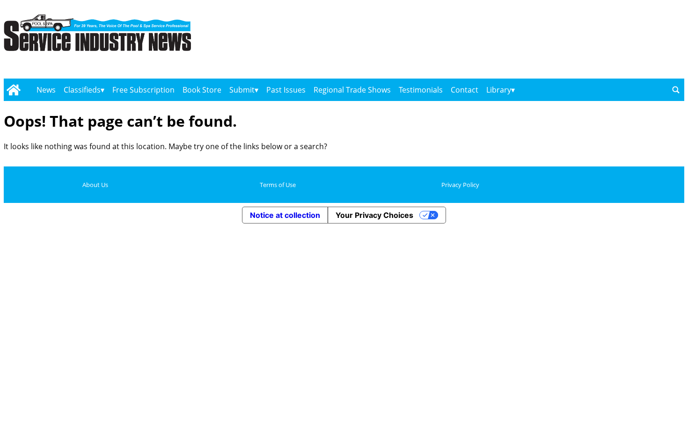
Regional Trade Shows (352, 90)
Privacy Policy (460, 184)
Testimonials (421, 90)
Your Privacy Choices (374, 215)
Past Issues (286, 90)
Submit (242, 90)
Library (498, 90)
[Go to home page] (13, 90)
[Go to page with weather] (582, 42)
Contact (464, 90)
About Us (95, 184)
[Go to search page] (675, 90)
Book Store (202, 90)
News (46, 90)
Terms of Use (278, 184)
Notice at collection (285, 215)
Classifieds (82, 90)
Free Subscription (143, 90)
